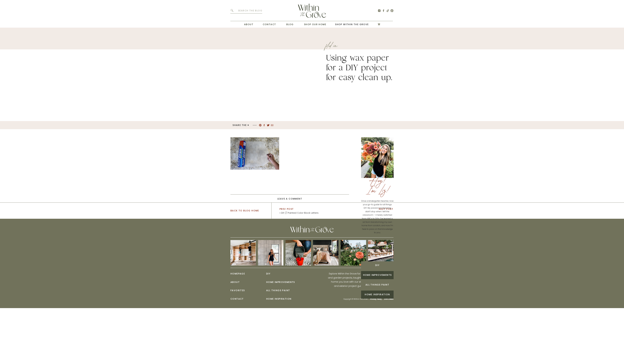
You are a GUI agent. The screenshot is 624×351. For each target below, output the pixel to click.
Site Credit (389, 299)
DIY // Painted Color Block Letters (299, 212)
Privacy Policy (376, 299)
